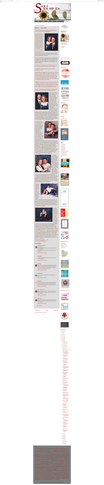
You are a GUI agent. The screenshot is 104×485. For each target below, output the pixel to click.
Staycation (38, 473)
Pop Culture (50, 470)
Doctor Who (46, 454)
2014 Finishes (64, 448)
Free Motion (52, 457)
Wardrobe (59, 478)
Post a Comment (39, 305)
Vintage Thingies (53, 478)
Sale (67, 471)
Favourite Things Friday (60, 456)
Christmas (49, 453)
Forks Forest (46, 457)
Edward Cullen (42, 455)
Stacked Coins (67, 472)
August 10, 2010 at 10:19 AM (42, 252)
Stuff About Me (57, 473)
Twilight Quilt (64, 477)
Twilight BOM (58, 477)
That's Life (57, 474)
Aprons (42, 450)
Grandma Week (41, 461)
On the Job (58, 467)
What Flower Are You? (64, 204)
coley (38, 298)
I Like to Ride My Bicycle (55, 462)
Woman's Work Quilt (47, 479)
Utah (36, 478)
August (64, 348)
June (63, 435)
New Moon (53, 467)
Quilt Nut (36, 68)
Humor (50, 462)
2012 (62, 337)
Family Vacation (44, 456)
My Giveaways (47, 467)
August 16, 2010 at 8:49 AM (42, 303)
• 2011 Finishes (63, 145)
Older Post (55, 310)
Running (54, 471)
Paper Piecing (37, 468)
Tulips (36, 477)
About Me (41, 21)
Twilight (51, 477)
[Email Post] (47, 239)
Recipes (45, 21)
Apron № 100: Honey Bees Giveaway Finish (65, 361)
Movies (44, 466)
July (63, 433)
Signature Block (55, 472)
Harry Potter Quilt (38, 462)
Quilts (50, 21)
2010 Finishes (37, 448)
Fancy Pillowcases (51, 456)
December (64, 342)
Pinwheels (37, 470)
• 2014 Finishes (63, 149)
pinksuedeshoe (40, 289)
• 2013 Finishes (63, 148)
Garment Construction (41, 459)
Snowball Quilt (60, 472)
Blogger (62, 482)
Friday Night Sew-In (60, 457)
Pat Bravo (44, 468)
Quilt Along (67, 470)
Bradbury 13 (49, 452)
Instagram (38, 463)
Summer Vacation (38, 474)
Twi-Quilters (45, 477)
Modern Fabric (38, 466)
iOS (41, 463)
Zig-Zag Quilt (56, 479)
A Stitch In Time (60, 21)
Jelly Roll (60, 463)
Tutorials (54, 21)
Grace (36, 461)
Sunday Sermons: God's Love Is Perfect (65, 430)
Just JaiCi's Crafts (41, 245)
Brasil (54, 452)
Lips (36, 89)
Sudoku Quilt (65, 473)
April (63, 438)
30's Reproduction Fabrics (43, 449)
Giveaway (55, 459)
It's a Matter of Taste (48, 463)
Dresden (59, 454)
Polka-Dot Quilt (43, 470)
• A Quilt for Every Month (65, 151)
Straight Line (51, 473)
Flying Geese (41, 457)
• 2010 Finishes (63, 144)
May (63, 436)
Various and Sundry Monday (44, 478)
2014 (62, 334)
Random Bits (44, 471)
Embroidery (48, 455)
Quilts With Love (63, 243)
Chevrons (44, 453)
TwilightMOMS (63, 247)
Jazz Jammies (64, 402)
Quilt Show (38, 471)
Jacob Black (55, 463)
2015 (62, 333)
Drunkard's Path (64, 454)
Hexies (43, 462)
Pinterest (59, 468)
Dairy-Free (36, 454)
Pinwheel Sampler (64, 468)
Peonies (49, 468)
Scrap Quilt (37, 472)
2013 (62, 336)
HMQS (46, 462)
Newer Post (37, 310)
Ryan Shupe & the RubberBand (60, 471)
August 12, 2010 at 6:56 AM (42, 286)
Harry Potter (67, 461)
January (64, 443)
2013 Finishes (58, 448)
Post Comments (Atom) (43, 312)
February (64, 441)
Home (36, 21)
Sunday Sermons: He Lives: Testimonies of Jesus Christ (65, 415)
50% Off (50, 449)
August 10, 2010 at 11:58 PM (42, 260)
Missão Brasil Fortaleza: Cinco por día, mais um (65, 384)
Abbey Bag (65, 449)
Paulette (39, 273)
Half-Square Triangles (55, 461)
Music (54, 466)
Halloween (62, 461)
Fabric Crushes (66, 455)
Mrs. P (36, 65)
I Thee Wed (64, 428)
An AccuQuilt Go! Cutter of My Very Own (65, 355)
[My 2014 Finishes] (65, 167)
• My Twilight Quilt (63, 152)
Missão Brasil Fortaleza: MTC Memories (65, 423)
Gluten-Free (60, 459)
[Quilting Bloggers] (65, 290)
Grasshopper (47, 461)
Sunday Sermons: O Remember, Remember (65, 373)
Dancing (41, 454)
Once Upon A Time (65, 467)
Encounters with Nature (56, 455)
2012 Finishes (52, 448)
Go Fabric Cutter (55, 460)
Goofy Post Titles (64, 460)
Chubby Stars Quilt (56, 453)
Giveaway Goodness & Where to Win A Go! (65, 367)
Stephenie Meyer (63, 244)
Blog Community (58, 451)
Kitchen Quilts (65, 463)
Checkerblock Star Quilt (38, 453)
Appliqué (37, 450)
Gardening (67, 457)
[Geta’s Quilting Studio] (65, 267)
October (64, 345)
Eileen (36, 72)
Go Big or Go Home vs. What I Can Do (45, 460)
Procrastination (60, 470)
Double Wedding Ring (53, 454)
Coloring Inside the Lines (64, 453)
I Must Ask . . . (62, 462)
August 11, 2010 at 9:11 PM (42, 277)
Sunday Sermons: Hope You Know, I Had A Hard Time (65, 352)
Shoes (50, 472)
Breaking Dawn (59, 452)
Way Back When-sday (43, 241)
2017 (62, 331)
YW (53, 479)
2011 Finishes (45, 448)
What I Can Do (41, 479)
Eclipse (36, 455)
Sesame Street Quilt (44, 472)
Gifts (49, 459)
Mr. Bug (41, 37)
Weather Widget (65, 382)
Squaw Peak (53, 199)
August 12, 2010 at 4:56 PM (42, 294)
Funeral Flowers (64, 380)
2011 (62, 339)
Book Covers (43, 452)
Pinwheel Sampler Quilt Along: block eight (65, 395)
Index (68, 462)
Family (38, 456)
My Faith (61, 466)
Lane (38, 263)
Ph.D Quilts (53, 468)
